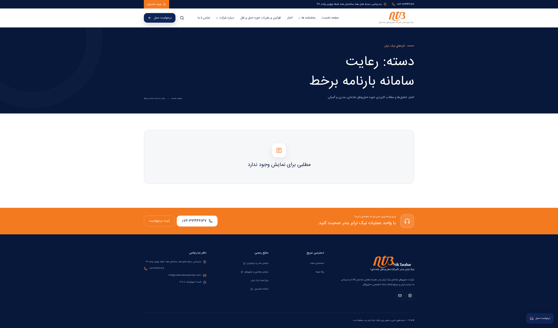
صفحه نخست (330, 17)
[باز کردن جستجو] (182, 18)
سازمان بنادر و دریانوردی (257, 263)
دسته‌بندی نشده (317, 263)
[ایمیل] (400, 295)
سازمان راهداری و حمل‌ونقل (256, 272)
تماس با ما (204, 17)
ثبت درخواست (159, 221)
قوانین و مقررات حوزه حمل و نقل (260, 17)
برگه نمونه (320, 272)
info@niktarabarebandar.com (184, 275)
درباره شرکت (226, 17)
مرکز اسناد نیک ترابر (259, 280)
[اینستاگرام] (410, 295)
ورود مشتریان (154, 4)
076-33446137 (194, 221)
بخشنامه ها (308, 17)
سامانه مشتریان (261, 289)
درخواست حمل (163, 17)
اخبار (290, 17)
